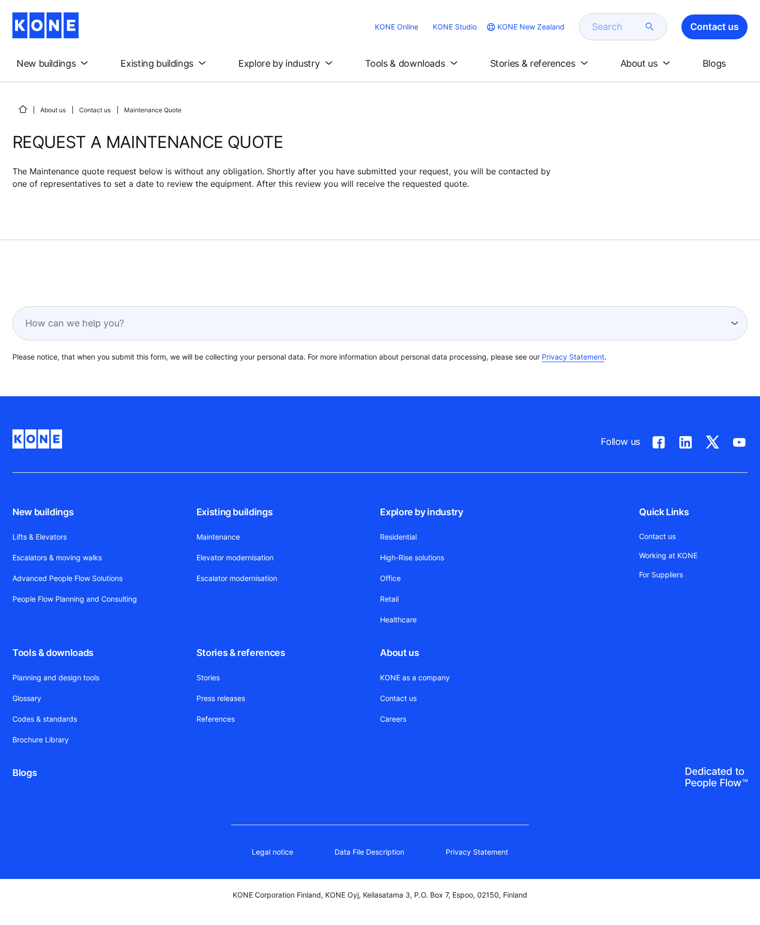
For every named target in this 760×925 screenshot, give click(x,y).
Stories (208, 677)
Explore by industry (421, 511)
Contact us (95, 110)
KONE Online (396, 26)
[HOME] (23, 109)
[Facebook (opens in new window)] (658, 440)
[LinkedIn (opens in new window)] (685, 440)
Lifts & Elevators (39, 536)
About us (53, 110)
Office (390, 578)
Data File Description (369, 851)
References (215, 718)
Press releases (220, 698)
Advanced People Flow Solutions (67, 578)
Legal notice (272, 851)
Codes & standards (44, 718)
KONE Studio (455, 26)
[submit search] (650, 27)
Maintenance (218, 536)
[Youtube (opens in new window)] (739, 440)
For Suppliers (661, 574)
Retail (389, 598)
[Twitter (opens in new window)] (712, 440)
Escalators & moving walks (57, 557)
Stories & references (240, 652)
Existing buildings (234, 511)
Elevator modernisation (234, 557)
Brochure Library (40, 739)
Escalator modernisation (236, 578)
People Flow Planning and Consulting (74, 598)
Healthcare (398, 619)
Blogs (24, 772)
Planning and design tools (55, 677)
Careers (393, 718)
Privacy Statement (573, 356)
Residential (398, 536)
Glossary (26, 698)
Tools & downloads (53, 652)
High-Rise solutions (412, 557)
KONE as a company (415, 677)
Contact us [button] (714, 26)
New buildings (42, 511)
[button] (54, 63)
